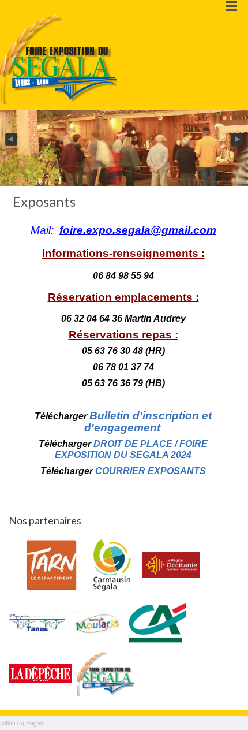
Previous (10, 140)
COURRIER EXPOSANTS (150, 471)
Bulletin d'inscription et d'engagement (148, 421)
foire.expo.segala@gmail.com (137, 230)
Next (238, 140)
